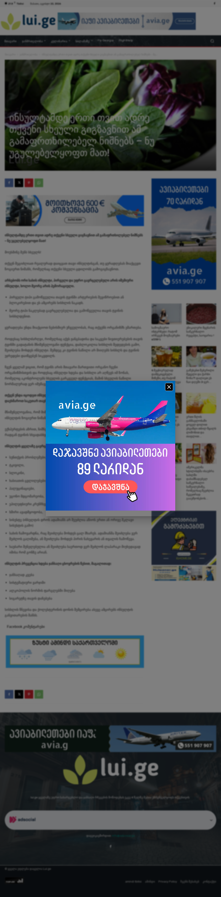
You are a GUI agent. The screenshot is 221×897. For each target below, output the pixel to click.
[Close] (169, 387)
